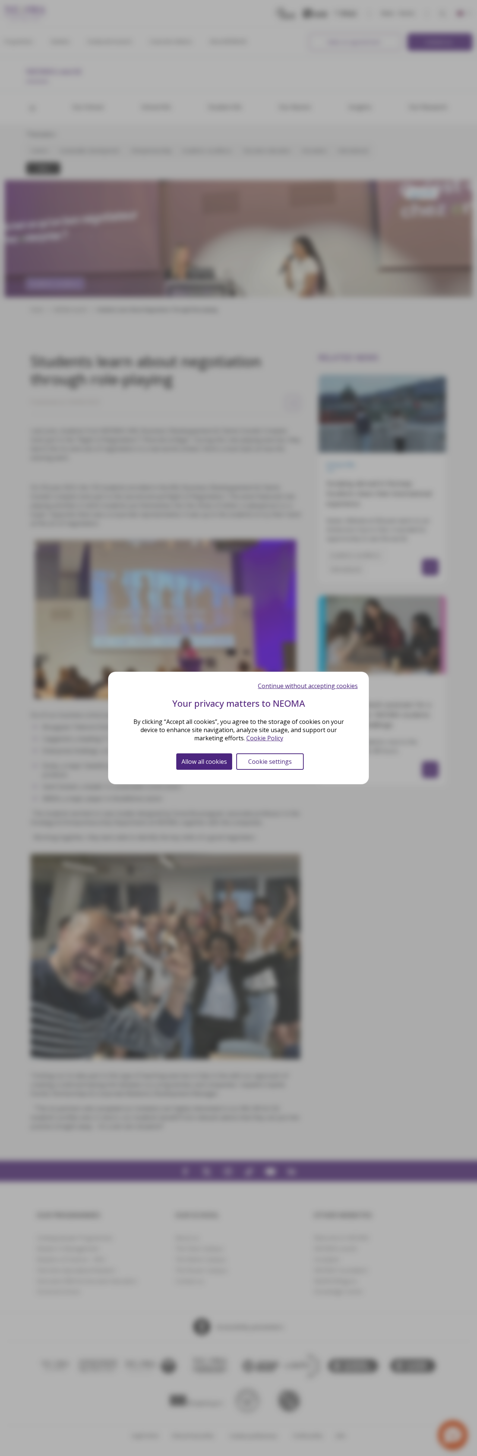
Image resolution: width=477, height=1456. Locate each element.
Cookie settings (270, 761)
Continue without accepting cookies (308, 686)
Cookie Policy (264, 738)
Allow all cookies (204, 761)
